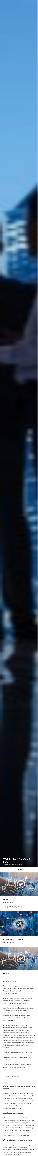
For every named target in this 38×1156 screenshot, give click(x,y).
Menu (20, 870)
